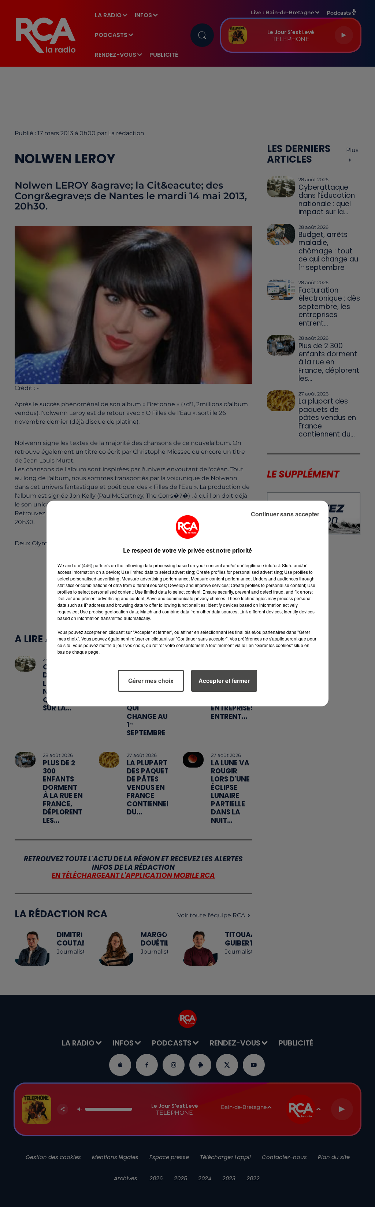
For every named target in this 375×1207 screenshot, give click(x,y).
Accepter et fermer (224, 680)
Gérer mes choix (151, 680)
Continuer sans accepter (285, 514)
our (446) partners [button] (92, 565)
